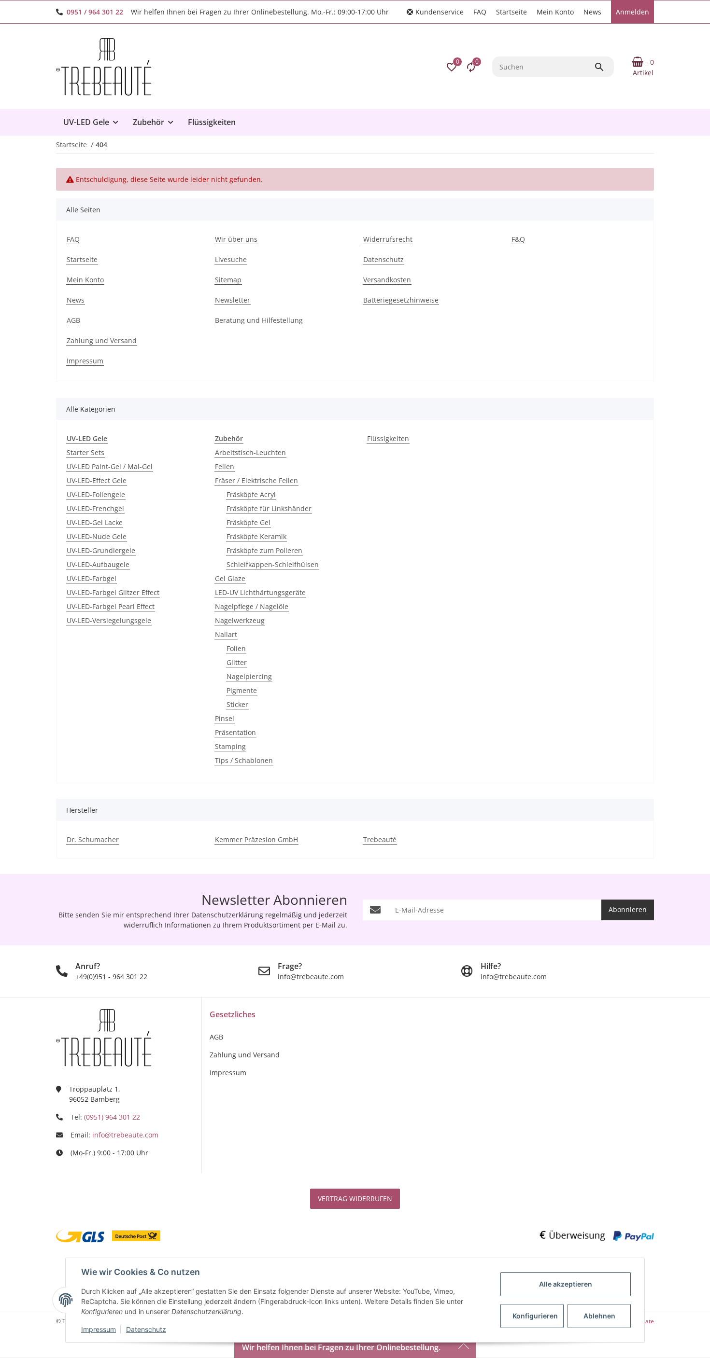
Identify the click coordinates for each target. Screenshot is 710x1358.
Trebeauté (380, 839)
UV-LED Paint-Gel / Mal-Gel (110, 466)
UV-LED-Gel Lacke (95, 522)
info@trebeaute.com (125, 1134)
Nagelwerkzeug (240, 620)
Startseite (511, 11)
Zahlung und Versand (245, 1054)
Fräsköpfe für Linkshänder (269, 508)
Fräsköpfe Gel (248, 522)
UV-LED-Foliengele (96, 494)
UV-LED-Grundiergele (101, 550)
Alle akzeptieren (565, 1284)
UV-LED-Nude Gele (97, 536)
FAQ (479, 11)
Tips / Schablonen (244, 760)
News (592, 11)
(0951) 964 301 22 (112, 1117)
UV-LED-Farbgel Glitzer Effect (113, 592)
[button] (435, 11)
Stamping (230, 746)
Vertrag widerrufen (355, 1198)
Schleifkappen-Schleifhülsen (273, 564)
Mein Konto (555, 11)
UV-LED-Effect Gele (97, 480)
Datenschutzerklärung (227, 914)
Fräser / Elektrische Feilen (256, 480)
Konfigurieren (535, 1316)
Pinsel (224, 718)
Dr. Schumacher (93, 839)
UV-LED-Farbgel (91, 578)
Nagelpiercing (249, 676)
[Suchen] (604, 67)
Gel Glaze (230, 578)
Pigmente (242, 690)
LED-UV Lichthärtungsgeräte (260, 592)
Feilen (224, 466)
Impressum (98, 1329)
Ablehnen (599, 1316)
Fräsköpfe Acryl (251, 494)
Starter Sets (85, 452)
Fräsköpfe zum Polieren (264, 550)
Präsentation (235, 732)
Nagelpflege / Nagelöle (251, 606)
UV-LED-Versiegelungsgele (109, 620)
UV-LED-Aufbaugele (98, 564)
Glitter (237, 662)
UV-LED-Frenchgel (95, 508)
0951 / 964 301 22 (95, 11)
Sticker (237, 704)
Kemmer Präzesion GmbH (256, 839)
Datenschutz (146, 1329)
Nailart (226, 634)
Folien (236, 648)
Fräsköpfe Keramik (256, 536)
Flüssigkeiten (388, 438)
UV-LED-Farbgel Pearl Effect (111, 606)
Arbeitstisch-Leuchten (250, 452)
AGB (216, 1036)
